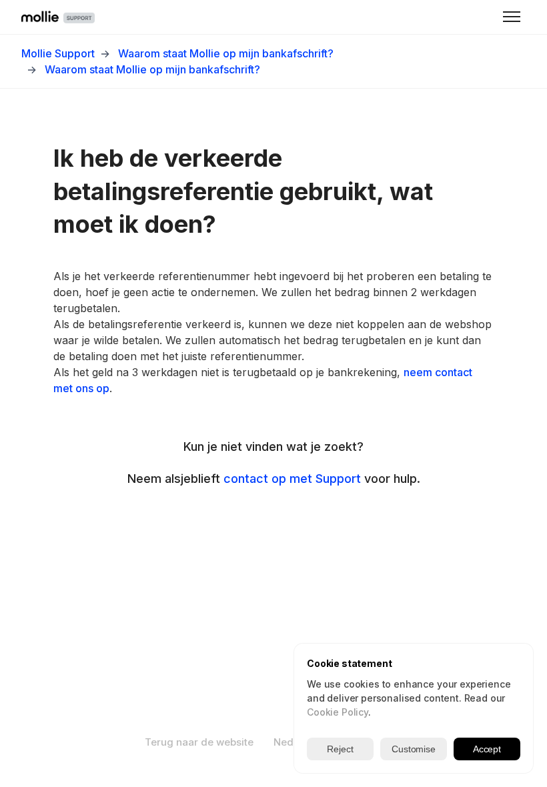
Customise (414, 749)
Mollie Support (58, 53)
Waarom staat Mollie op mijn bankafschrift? (226, 53)
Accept (487, 749)
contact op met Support (292, 479)
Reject (340, 749)
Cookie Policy (337, 712)
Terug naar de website (199, 742)
